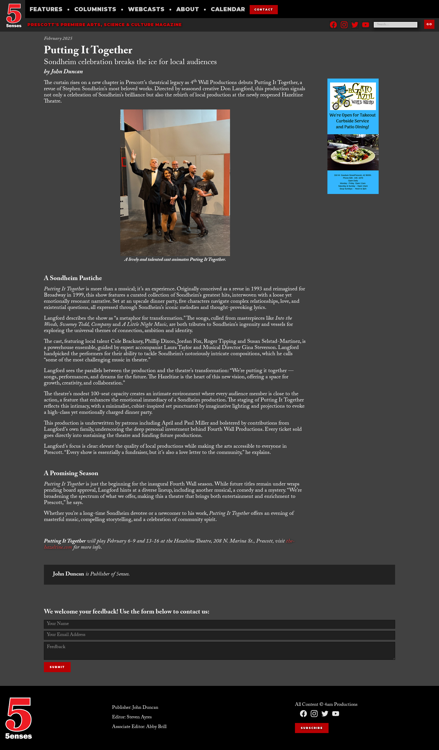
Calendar (228, 9)
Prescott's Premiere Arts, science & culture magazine (104, 24)
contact (263, 9)
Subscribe (312, 728)
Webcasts (146, 9)
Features (46, 9)
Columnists (95, 9)
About (187, 9)
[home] (13, 15)
